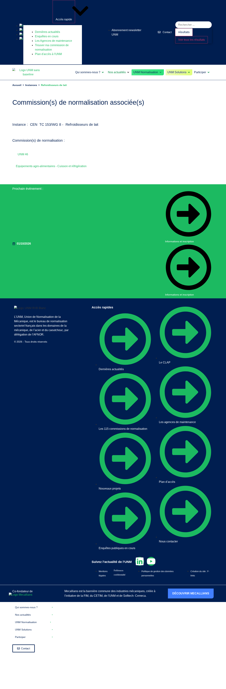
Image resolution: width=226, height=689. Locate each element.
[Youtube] (151, 561)
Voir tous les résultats (191, 39)
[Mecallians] (20, 594)
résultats (184, 32)
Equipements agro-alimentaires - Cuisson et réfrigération (51, 166)
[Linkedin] (139, 561)
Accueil (16, 85)
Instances (31, 85)
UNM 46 (23, 154)
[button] (89, 72)
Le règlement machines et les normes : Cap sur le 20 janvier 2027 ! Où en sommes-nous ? (94, 243)
